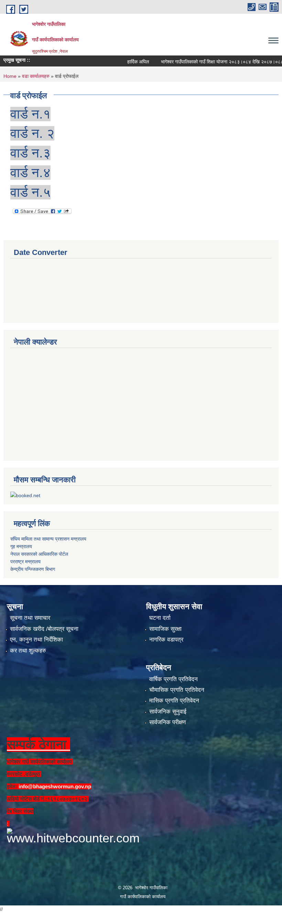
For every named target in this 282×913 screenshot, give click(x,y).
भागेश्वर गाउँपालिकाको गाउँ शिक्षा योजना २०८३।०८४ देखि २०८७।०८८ (210, 61)
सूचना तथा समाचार (30, 618)
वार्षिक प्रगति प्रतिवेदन (173, 679)
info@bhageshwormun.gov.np (55, 786)
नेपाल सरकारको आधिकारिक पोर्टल (39, 554)
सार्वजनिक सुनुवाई (167, 711)
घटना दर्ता (160, 618)
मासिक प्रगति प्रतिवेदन (174, 700)
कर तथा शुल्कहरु (28, 650)
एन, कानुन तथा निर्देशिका (36, 639)
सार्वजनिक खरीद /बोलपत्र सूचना (44, 629)
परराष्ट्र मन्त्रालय (25, 561)
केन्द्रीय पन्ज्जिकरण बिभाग (32, 569)
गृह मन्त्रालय (21, 546)
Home (10, 76)
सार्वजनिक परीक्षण (167, 722)
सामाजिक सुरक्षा (165, 629)
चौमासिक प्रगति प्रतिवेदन (176, 690)
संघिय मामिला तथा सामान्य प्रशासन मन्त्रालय (48, 539)
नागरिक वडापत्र (166, 639)
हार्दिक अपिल (126, 61)
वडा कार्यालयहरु (36, 76)
